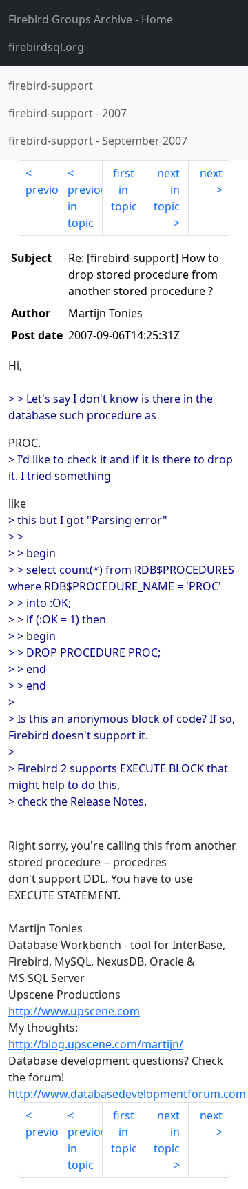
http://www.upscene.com (74, 1011)
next (211, 173)
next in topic (167, 190)
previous (42, 189)
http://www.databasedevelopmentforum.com (127, 1093)
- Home (90, 19)
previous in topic (85, 206)
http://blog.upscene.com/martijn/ (95, 1044)
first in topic (124, 190)
